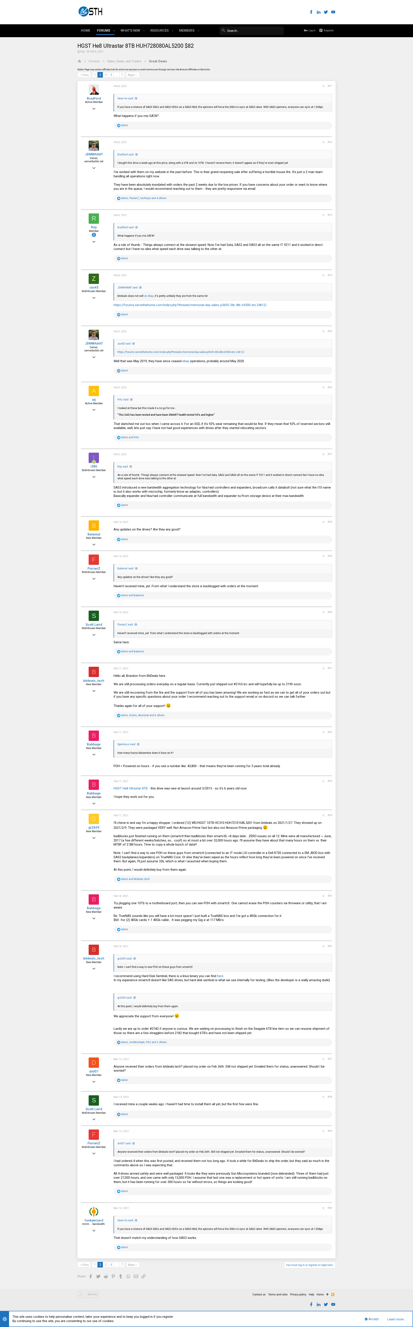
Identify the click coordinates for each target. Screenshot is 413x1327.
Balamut (94, 534)
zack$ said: (124, 343)
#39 (330, 1130)
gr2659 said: (124, 958)
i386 (94, 466)
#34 (330, 815)
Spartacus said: (126, 744)
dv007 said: (124, 1143)
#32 (330, 732)
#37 (330, 1058)
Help (311, 1294)
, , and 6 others (143, 715)
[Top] (327, 1295)
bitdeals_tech (93, 681)
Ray (82, 51)
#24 (330, 275)
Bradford (94, 98)
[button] (114, 31)
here (220, 976)
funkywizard (94, 1220)
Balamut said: (125, 568)
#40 (330, 1207)
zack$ (94, 287)
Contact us (259, 1294)
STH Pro (92, 1294)
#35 (330, 895)
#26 (330, 387)
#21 (330, 85)
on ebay (148, 295)
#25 (330, 331)
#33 (330, 781)
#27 (330, 454)
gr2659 (93, 827)
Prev (86, 75)
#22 (330, 142)
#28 (330, 521)
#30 (330, 612)
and (130, 437)
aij (94, 399)
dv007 (94, 1071)
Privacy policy (298, 1294)
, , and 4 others (143, 198)
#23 (330, 214)
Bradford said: (125, 154)
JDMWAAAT (94, 154)
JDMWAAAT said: (127, 287)
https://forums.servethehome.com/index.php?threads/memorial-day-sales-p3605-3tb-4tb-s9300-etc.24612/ (190, 305)
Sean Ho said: (125, 98)
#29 (330, 556)
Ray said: (122, 466)
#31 (330, 668)
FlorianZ (94, 568)
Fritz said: (123, 399)
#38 (330, 1096)
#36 (330, 946)
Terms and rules (278, 1294)
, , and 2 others (144, 1042)
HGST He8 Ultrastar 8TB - (132, 788)
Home (320, 1294)
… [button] (116, 75)
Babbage (94, 744)
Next (131, 75)
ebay (185, 361)
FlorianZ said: (125, 624)
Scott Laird (94, 625)
